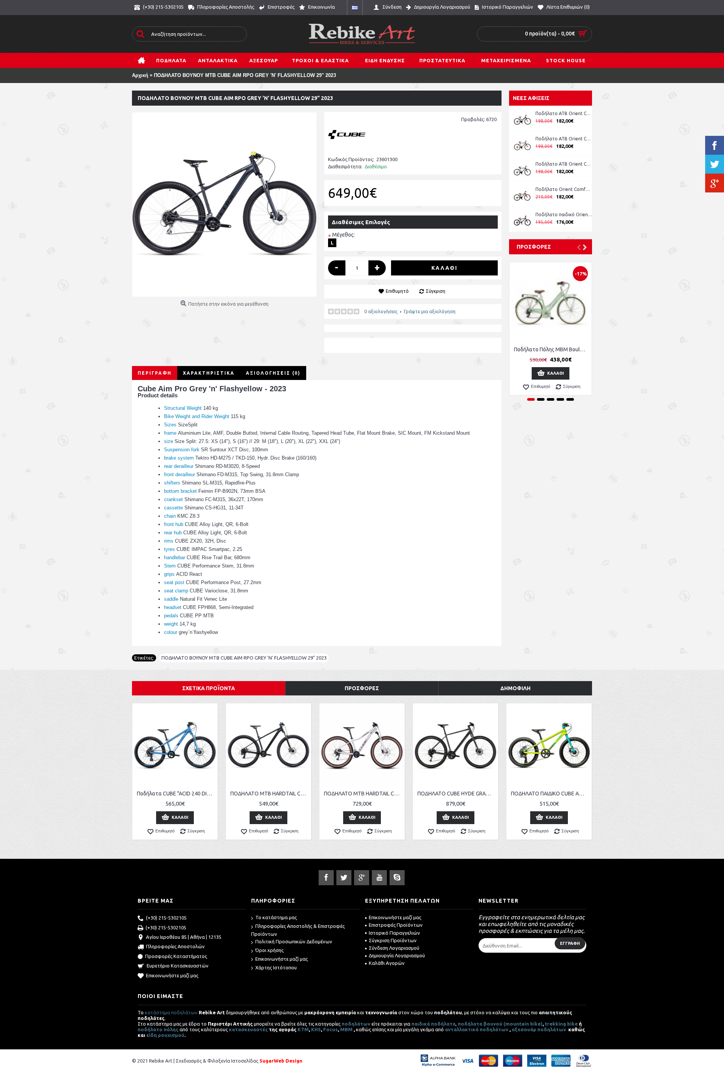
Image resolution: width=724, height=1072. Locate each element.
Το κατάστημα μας (276, 917)
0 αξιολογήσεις (380, 311)
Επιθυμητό (397, 291)
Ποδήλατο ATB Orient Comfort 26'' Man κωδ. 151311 (563, 138)
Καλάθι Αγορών (387, 963)
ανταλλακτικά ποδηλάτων (476, 1029)
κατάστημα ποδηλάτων (171, 1012)
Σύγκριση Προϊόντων (393, 940)
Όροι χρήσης (269, 950)
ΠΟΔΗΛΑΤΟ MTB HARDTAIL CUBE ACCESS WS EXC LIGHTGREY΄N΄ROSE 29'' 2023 (363, 794)
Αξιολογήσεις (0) (273, 373)
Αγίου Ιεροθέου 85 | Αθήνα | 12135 (183, 937)
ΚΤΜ (303, 1029)
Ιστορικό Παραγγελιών (394, 932)
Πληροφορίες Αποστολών (175, 946)
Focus (330, 1029)
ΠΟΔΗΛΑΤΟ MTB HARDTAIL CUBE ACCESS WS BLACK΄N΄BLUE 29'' (269, 794)
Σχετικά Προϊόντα (208, 688)
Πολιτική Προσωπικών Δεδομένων (293, 941)
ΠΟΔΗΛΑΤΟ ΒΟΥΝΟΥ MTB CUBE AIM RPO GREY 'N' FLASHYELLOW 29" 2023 (244, 657)
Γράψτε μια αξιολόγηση (430, 311)
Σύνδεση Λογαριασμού (394, 947)
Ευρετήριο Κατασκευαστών (178, 965)
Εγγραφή (570, 943)
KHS (316, 1029)
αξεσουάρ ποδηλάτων (539, 1029)
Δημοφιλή (515, 688)
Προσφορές (534, 247)
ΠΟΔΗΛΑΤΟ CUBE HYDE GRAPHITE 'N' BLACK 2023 (456, 794)
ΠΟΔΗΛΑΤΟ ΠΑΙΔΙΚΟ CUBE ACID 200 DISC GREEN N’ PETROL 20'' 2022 (550, 794)
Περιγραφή (155, 373)
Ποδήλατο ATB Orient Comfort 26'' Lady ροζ (563, 113)
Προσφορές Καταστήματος (176, 956)
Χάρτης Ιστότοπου (276, 967)
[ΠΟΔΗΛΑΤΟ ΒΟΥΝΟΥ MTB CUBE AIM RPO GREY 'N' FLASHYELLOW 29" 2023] (224, 204)
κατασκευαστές (248, 1029)
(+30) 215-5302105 (166, 917)
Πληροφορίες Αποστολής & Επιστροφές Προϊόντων (298, 930)
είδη (152, 1035)
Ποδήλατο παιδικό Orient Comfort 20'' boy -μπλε (563, 214)
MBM (346, 1029)
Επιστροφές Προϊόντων (396, 924)
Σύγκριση (435, 291)
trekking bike (561, 1023)
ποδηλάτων (356, 1023)
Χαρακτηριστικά (209, 373)
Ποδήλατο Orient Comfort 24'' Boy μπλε (563, 189)
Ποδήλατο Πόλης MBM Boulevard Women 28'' (552, 349)
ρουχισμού (171, 1035)
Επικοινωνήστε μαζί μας (172, 975)
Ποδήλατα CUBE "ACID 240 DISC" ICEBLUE (176, 794)
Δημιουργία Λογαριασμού (397, 955)
